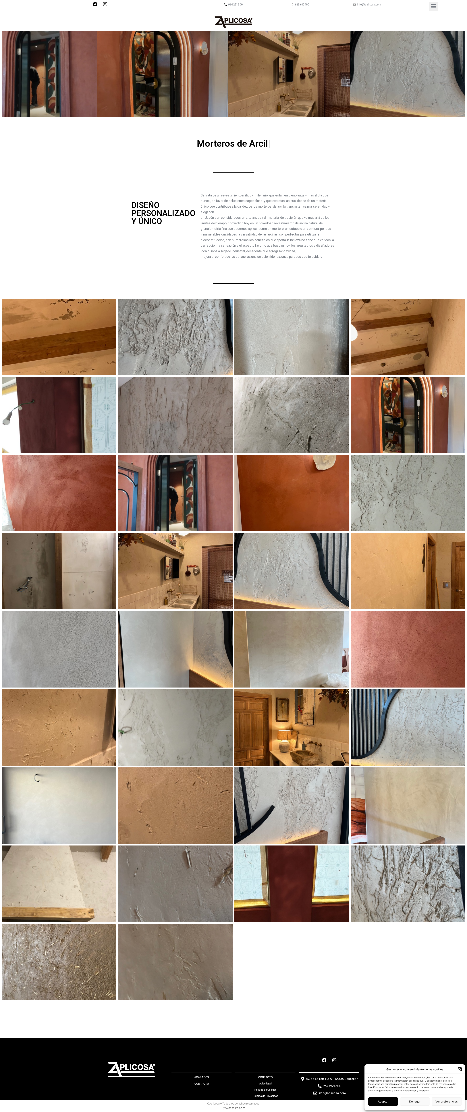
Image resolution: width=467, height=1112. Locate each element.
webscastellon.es (235, 1108)
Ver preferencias (446, 1101)
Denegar (414, 1101)
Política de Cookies (265, 1089)
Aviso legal (265, 1083)
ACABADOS (201, 1077)
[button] (460, 1069)
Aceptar (383, 1101)
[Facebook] (324, 1060)
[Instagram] (334, 1060)
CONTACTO (201, 1083)
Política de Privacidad (265, 1096)
